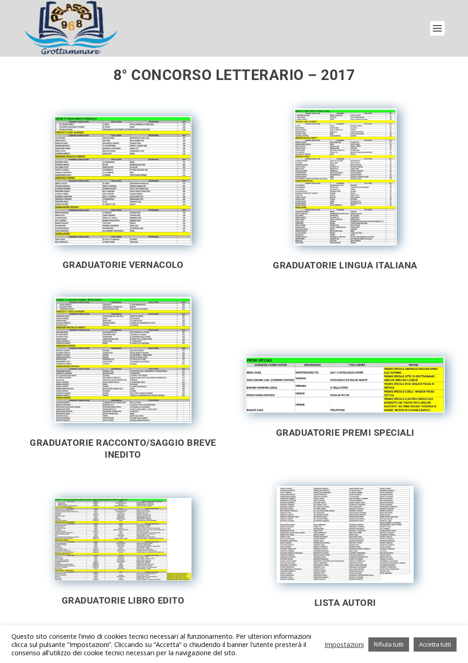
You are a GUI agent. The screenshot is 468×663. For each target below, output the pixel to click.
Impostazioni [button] (344, 644)
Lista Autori (345, 602)
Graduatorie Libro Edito (123, 600)
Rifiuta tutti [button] (389, 644)
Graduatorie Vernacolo (123, 264)
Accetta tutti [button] (435, 644)
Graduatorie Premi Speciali (345, 432)
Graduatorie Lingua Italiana (345, 265)
